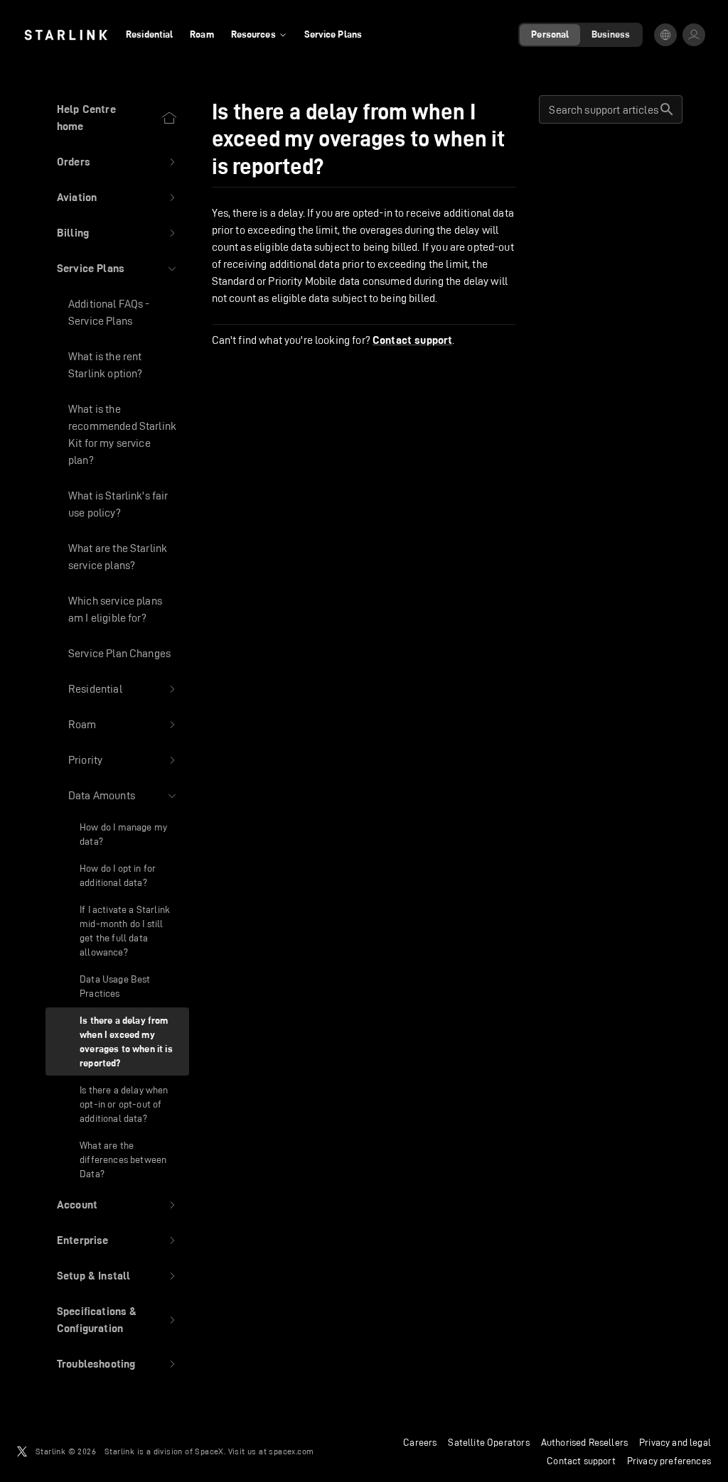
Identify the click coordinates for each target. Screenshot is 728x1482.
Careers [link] (420, 1442)
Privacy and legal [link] (675, 1442)
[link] (66, 35)
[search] (667, 109)
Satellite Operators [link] (488, 1442)
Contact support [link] (412, 340)
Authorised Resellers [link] (584, 1442)
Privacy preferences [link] (669, 1460)
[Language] (665, 34)
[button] (117, 162)
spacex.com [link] (291, 1451)
